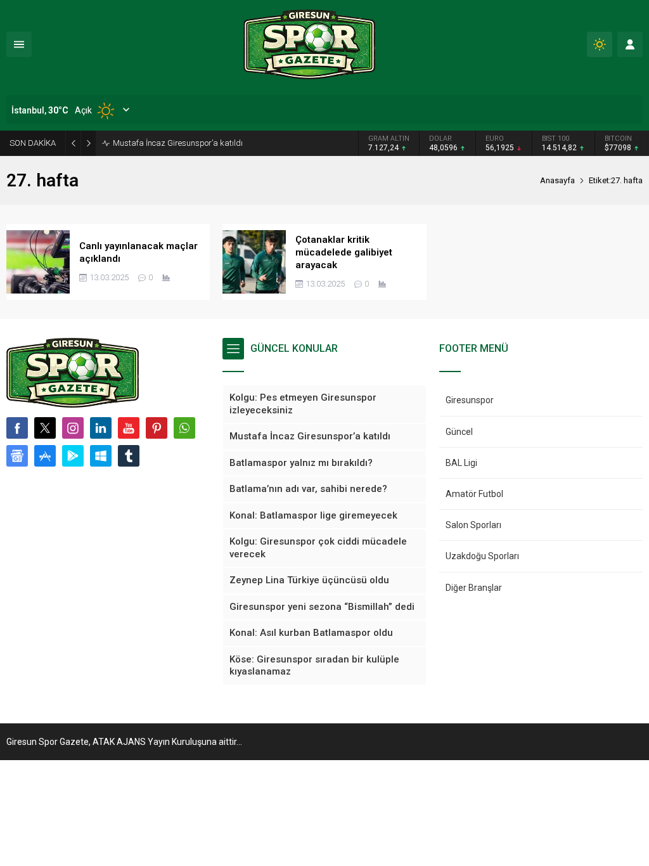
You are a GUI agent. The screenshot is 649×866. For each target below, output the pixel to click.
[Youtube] (128, 428)
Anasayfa (557, 180)
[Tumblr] (128, 456)
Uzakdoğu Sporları (482, 556)
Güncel (459, 432)
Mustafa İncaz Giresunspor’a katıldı (178, 143)
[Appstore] (45, 456)
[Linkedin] (101, 428)
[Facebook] (17, 428)
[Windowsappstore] (101, 456)
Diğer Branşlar (474, 588)
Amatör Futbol (474, 494)
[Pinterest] (156, 428)
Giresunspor (470, 400)
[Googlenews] (17, 456)
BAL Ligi (461, 463)
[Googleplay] (73, 456)
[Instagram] (73, 428)
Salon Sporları (473, 525)
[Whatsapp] (184, 428)
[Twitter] (45, 428)
